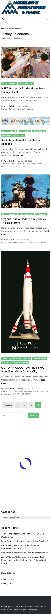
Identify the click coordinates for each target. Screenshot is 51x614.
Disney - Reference (9, 83)
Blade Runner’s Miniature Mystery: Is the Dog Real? (24, 541)
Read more (18, 155)
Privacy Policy (7, 579)
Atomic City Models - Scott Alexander (16, 359)
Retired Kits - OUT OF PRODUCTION (15, 363)
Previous (8, 405)
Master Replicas (39, 131)
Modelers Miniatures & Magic (32, 606)
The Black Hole (41, 214)
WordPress (17, 609)
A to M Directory (8, 131)
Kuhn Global (9, 106)
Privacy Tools (7, 583)
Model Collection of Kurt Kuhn (13, 135)
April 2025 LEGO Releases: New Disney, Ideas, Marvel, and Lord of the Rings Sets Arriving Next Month (23, 560)
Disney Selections (26, 83)
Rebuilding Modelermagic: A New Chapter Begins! (24, 552)
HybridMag (32, 609)
